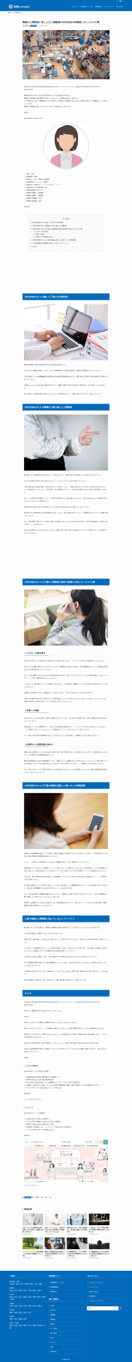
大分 (29, 1325)
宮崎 (34, 1325)
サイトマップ (93, 1287)
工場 (42, 1197)
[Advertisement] (66, 271)
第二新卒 (54, 1333)
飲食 (52, 1347)
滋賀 (15, 1306)
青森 (17, 1284)
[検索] (122, 1)
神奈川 (39, 1290)
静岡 (43, 1297)
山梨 (29, 1297)
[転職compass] (19, 6)
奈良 (34, 1306)
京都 (20, 1306)
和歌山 (39, 1306)
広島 (25, 1312)
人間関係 (36, 1197)
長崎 (20, 1325)
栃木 (15, 1290)
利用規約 (92, 1296)
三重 (11, 1306)
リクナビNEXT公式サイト (33, 1099)
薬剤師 (53, 1315)
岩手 (21, 1284)
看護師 (53, 1319)
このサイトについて (96, 1282)
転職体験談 (33, 25)
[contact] (120, 1)
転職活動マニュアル (57, 1282)
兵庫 (29, 1306)
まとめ (34, 246)
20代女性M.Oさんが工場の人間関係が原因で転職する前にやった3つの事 (57, 229)
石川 (20, 1297)
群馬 (20, 1290)
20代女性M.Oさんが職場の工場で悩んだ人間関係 (49, 226)
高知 (25, 1319)
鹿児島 (39, 1325)
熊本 (25, 1325)
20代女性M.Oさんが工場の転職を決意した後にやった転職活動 (54, 240)
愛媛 (20, 1319)
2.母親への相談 (39, 234)
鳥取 (11, 1312)
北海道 (12, 1284)
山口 (29, 1312)
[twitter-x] (117, 1)
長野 (34, 1297)
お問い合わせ (93, 1291)
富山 (15, 1297)
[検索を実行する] (120, 1308)
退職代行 (54, 1291)
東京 (34, 1290)
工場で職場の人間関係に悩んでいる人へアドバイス (50, 243)
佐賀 (15, 1325)
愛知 (12, 1299)
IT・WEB (54, 1328)
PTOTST (54, 1310)
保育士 (53, 1324)
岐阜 (38, 1297)
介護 (52, 1305)
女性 (50, 1197)
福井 (25, 1297)
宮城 (26, 1284)
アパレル (54, 1342)
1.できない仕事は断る (41, 231)
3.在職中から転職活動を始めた (44, 237)
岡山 (20, 1312)
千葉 (29, 1290)
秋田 (31, 1284)
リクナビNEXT (48, 184)
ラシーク (58, 184)
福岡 (11, 1325)
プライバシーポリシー (97, 1301)
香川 (15, 1319)
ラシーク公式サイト (31, 1185)
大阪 (25, 1306)
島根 (15, 1312)
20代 (46, 1197)
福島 (40, 1284)
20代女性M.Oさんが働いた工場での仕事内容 (47, 222)
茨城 (11, 1290)
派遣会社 (54, 1351)
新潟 (11, 1297)
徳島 (11, 1319)
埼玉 (25, 1290)
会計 (52, 1338)
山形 (35, 1284)
